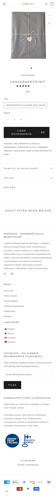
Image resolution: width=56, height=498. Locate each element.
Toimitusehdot (11, 300)
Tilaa (12, 385)
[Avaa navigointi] (4, 4)
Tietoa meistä (10, 295)
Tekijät (9, 178)
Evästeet (8, 316)
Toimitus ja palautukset (21, 168)
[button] (23, 86)
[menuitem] (9, 329)
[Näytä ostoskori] (52, 3)
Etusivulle (8, 290)
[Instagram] (12, 273)
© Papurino (28, 461)
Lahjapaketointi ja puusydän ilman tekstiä (25, 105)
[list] (10, 335)
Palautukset (9, 311)
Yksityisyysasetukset (14, 306)
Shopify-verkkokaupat (28, 464)
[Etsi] (46, 4)
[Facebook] (5, 273)
